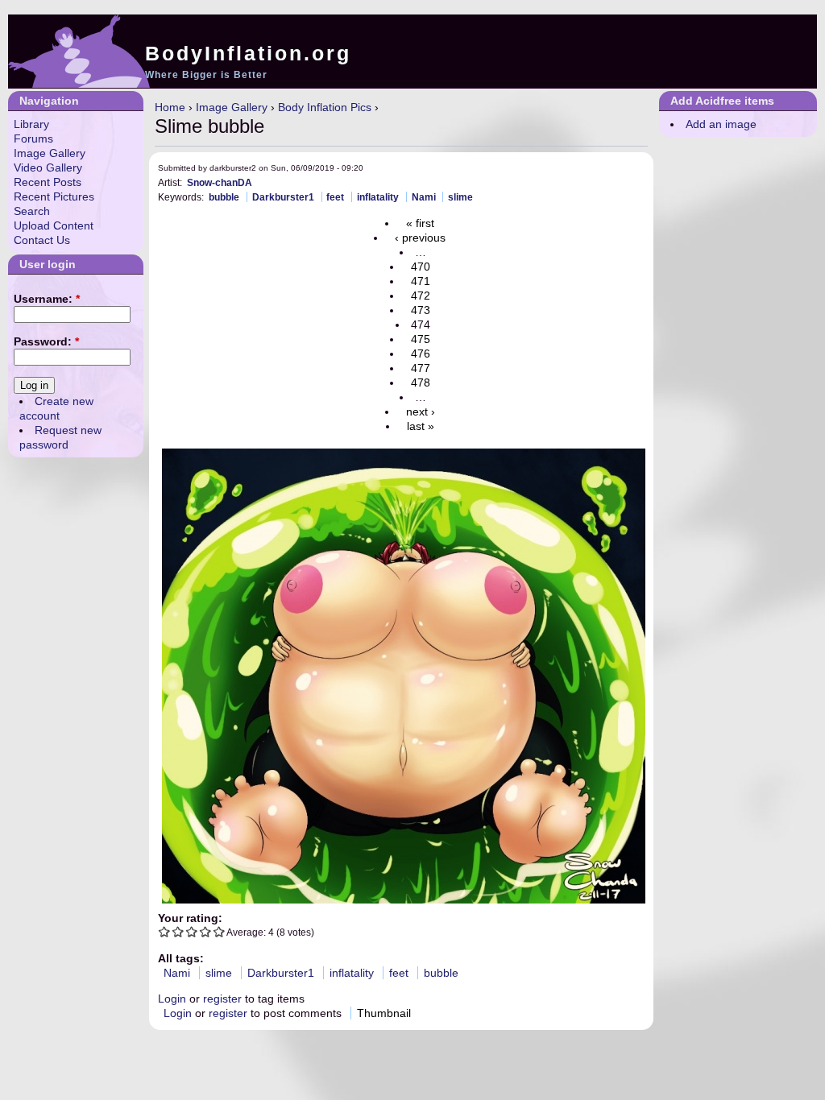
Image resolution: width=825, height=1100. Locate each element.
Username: (47, 298)
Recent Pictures (54, 196)
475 (420, 339)
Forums (33, 138)
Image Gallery (231, 107)
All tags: (181, 958)
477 (420, 368)
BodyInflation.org (248, 53)
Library (31, 124)
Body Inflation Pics (324, 107)
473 (420, 310)
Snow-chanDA (219, 182)
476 (420, 353)
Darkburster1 (283, 197)
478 (420, 382)
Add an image (721, 124)
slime (460, 197)
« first (420, 223)
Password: (46, 341)
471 (420, 281)
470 (420, 266)
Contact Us (42, 240)
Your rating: (190, 918)
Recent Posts (47, 182)
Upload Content (53, 225)
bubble (224, 197)
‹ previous (420, 237)
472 (420, 295)
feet (335, 197)
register (222, 998)
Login (172, 998)
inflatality (378, 197)
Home (170, 107)
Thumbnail (384, 1013)
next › (420, 411)
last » (420, 426)
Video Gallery (48, 167)
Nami (424, 197)
